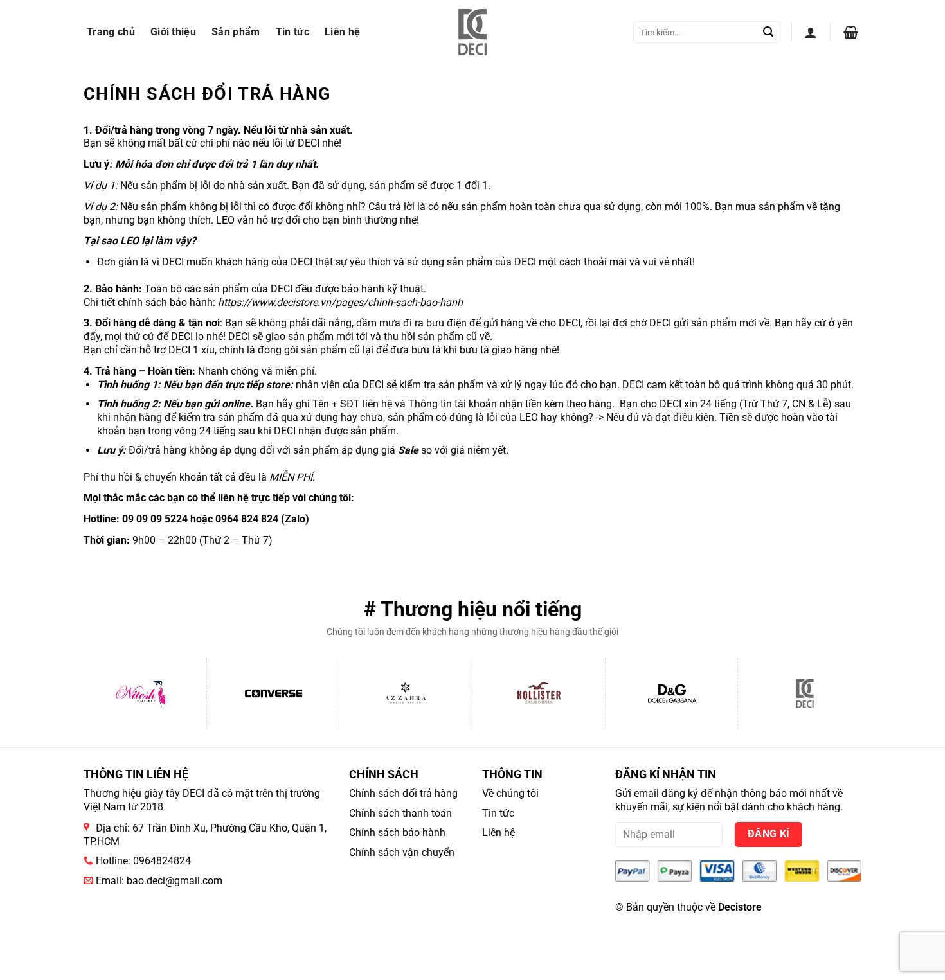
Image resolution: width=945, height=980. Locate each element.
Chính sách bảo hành (397, 832)
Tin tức (292, 32)
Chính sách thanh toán (400, 813)
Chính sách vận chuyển (402, 852)
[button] (810, 32)
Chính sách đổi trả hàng (403, 793)
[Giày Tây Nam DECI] (472, 32)
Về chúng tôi (510, 793)
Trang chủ (111, 32)
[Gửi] (768, 32)
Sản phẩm (236, 32)
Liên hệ (342, 32)
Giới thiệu (173, 32)
